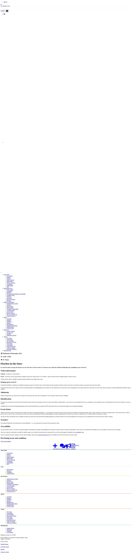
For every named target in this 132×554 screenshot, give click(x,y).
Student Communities (9, 302)
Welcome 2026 (7, 350)
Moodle (2, 549)
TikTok (77, 445)
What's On (6, 329)
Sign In (5, 2)
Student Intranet (4, 544)
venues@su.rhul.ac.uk (43, 434)
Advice (5, 317)
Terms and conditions (6, 441)
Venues (5, 336)
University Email (5, 546)
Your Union (6, 274)
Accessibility (78, 432)
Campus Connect (5, 552)
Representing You (8, 288)
